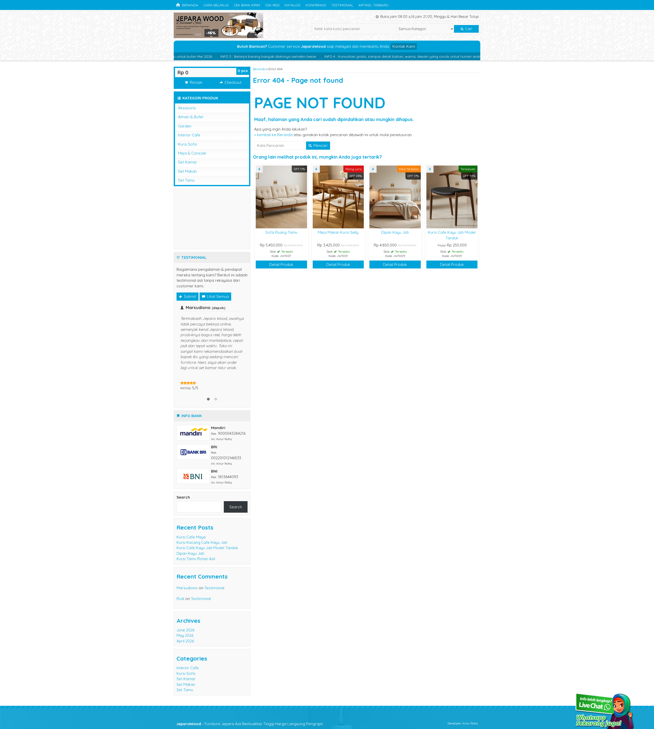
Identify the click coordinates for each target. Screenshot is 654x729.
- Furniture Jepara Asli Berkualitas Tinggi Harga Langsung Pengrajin (249, 702)
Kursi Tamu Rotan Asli (196, 537)
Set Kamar (187, 162)
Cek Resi (272, 5)
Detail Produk (281, 264)
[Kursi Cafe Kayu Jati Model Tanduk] (452, 196)
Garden (184, 126)
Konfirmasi (316, 5)
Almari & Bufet (190, 116)
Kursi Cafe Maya (191, 515)
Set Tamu (186, 180)
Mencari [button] (320, 145)
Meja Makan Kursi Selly (338, 232)
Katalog (292, 5)
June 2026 (185, 608)
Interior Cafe (189, 135)
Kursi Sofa (187, 144)
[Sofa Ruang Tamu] (281, 196)
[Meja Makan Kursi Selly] (338, 196)
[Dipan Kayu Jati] (395, 196)
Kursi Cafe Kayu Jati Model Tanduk (207, 526)
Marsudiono (187, 566)
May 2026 (185, 614)
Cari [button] (468, 29)
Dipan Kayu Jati (395, 232)
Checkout (232, 82)
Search (183, 476)
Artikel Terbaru (373, 5)
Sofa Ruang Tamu (281, 232)
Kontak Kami (403, 46)
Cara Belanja (216, 5)
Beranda (189, 5)
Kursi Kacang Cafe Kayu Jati (202, 521)
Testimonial (342, 5)
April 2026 (185, 619)
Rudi (180, 577)
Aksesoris (187, 107)
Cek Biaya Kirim (247, 5)
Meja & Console (192, 153)
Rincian (195, 82)
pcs (243, 70)
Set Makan (187, 171)
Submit (189, 296)
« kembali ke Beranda (273, 134)
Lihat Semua (217, 296)
